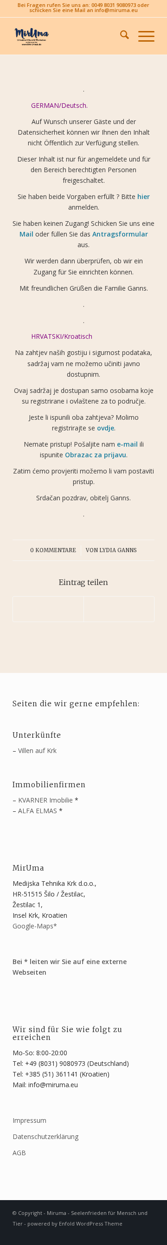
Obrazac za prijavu (95, 454)
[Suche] (120, 36)
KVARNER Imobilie (45, 800)
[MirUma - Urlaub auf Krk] (69, 36)
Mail (26, 234)
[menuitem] (120, 36)
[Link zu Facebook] (134, 1233)
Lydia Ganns (118, 550)
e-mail (127, 444)
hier (143, 196)
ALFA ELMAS (37, 810)
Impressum (29, 1120)
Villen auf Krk (37, 750)
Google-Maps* (35, 925)
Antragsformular (120, 234)
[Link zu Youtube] (147, 1233)
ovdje (105, 427)
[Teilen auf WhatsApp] (48, 609)
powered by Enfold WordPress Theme (74, 1223)
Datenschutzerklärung (45, 1136)
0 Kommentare (53, 550)
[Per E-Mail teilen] (119, 609)
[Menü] (141, 36)
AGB (19, 1152)
